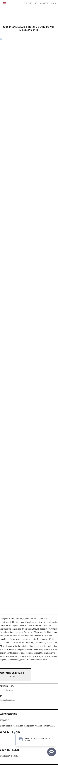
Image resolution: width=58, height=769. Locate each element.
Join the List (30, 3)
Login (48, 3)
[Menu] (5, 3)
